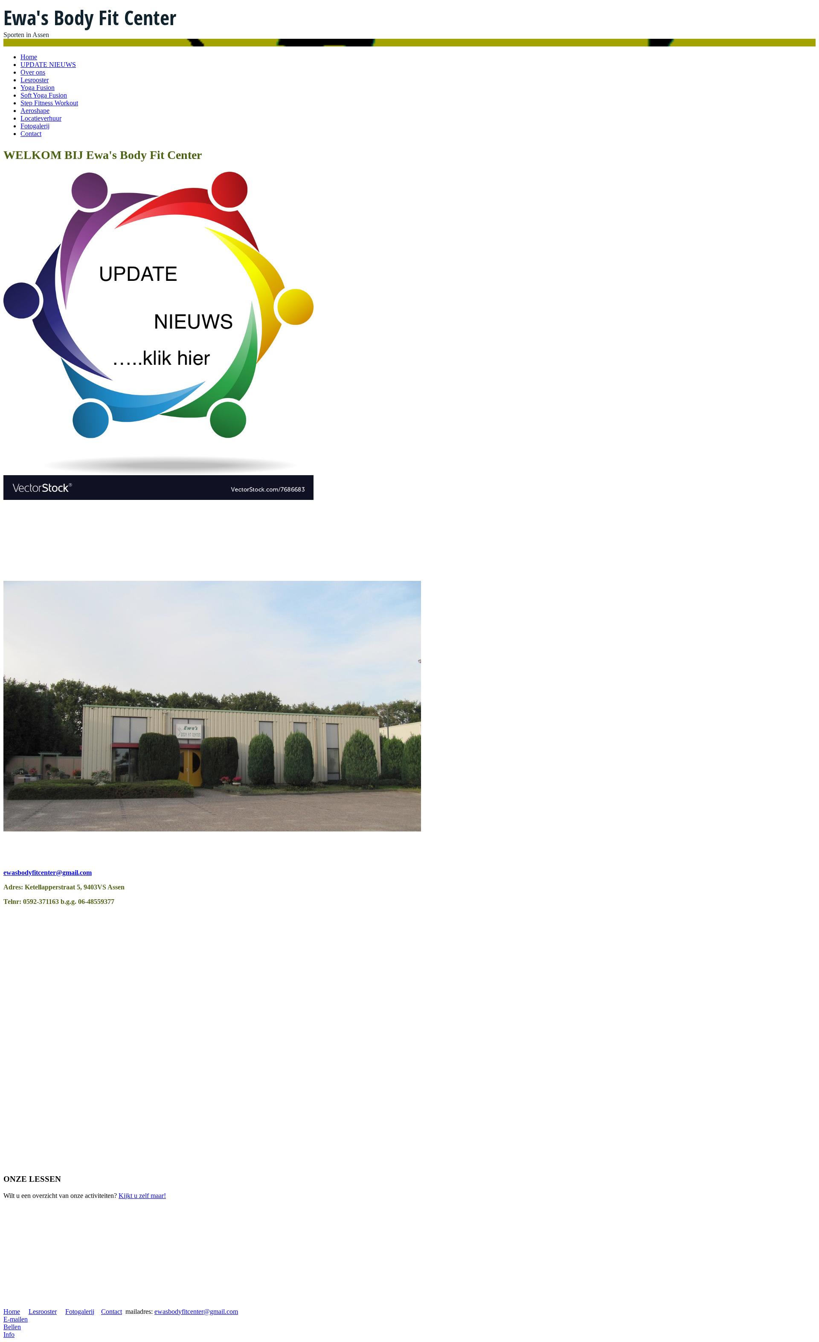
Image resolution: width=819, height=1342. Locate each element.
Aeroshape (34, 110)
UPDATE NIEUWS (48, 64)
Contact (30, 133)
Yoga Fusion (37, 87)
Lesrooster (34, 80)
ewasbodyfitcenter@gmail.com (47, 872)
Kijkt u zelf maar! (142, 1195)
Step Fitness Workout (49, 103)
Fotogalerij (34, 126)
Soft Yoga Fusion (43, 95)
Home (28, 57)
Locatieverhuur (40, 118)
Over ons (32, 72)
